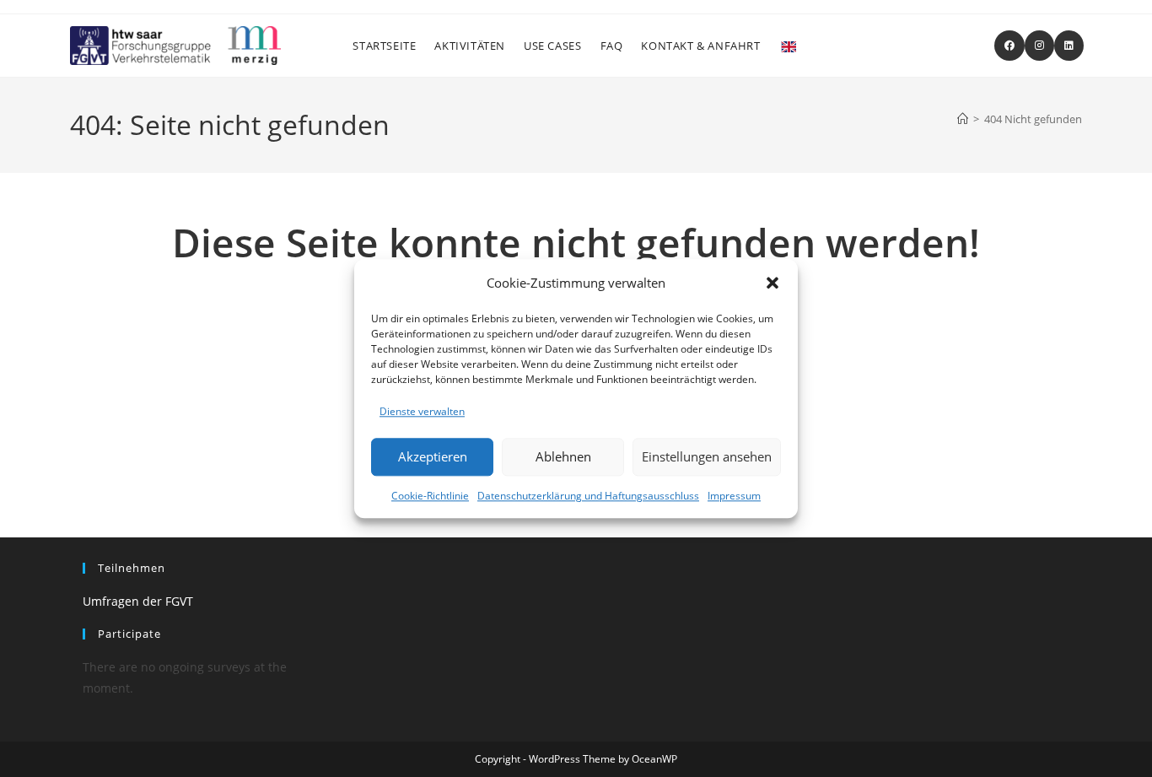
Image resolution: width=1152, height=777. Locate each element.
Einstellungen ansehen (707, 457)
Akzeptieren (432, 457)
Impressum (734, 495)
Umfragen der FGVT (138, 601)
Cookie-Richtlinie (430, 495)
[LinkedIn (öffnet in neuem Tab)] (1069, 45)
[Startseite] (962, 119)
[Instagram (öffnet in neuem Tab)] (1039, 45)
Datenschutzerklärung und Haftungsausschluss (588, 495)
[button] (772, 282)
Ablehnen (563, 457)
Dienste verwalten (422, 411)
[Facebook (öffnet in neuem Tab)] (1009, 45)
